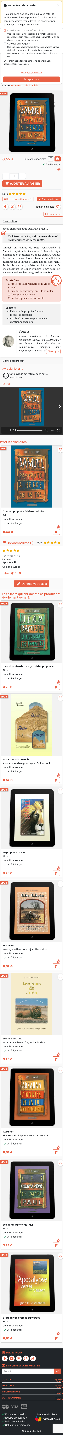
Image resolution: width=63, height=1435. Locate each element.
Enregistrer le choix (31, 72)
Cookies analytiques (18, 43)
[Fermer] (58, 5)
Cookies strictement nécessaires (25, 30)
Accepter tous (31, 79)
